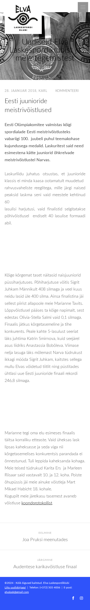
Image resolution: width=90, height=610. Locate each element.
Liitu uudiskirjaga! (15, 587)
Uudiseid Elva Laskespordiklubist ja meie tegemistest (45, 49)
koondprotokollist (36, 503)
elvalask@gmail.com (17, 592)
